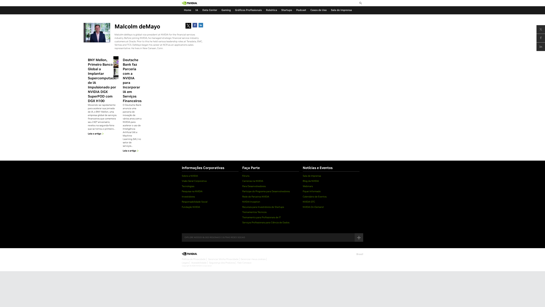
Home (187, 10)
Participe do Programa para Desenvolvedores (266, 191)
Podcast (301, 10)
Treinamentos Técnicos (254, 212)
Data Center (209, 10)
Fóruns (245, 175)
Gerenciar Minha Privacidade (223, 259)
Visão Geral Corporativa (194, 181)
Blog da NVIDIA (311, 181)
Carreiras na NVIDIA (252, 181)
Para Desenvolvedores (254, 186)
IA (196, 10)
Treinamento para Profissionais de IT (261, 217)
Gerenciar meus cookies (253, 259)
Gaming (226, 10)
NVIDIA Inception (251, 201)
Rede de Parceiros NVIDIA (255, 196)
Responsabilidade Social (194, 201)
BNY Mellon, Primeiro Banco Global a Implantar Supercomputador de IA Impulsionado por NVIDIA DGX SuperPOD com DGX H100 (103, 80)
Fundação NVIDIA (191, 207)
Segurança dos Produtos (222, 262)
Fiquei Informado (312, 191)
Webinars (308, 186)
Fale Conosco (244, 262)
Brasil (359, 254)
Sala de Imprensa (341, 10)
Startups (286, 10)
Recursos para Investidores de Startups (263, 207)
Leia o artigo (94, 133)
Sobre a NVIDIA (190, 175)
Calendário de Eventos (315, 196)
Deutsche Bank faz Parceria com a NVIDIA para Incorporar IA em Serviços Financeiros (132, 80)
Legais (185, 262)
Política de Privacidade (194, 259)
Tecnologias (188, 186)
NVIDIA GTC (309, 201)
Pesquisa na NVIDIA (192, 191)
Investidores (188, 196)
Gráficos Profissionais (248, 10)
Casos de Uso (318, 10)
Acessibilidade (199, 262)
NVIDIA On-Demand (313, 207)
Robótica (271, 10)
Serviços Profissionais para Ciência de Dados (265, 222)
